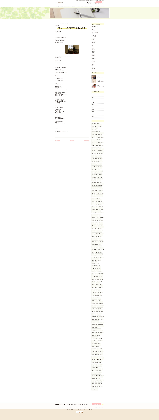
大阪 (96, 142)
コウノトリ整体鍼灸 (95, 32)
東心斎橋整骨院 (93, 155)
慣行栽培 (97, 311)
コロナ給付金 (93, 209)
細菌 (96, 206)
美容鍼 (94, 161)
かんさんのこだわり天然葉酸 (95, 329)
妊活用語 (93, 52)
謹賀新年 (99, 290)
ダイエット (93, 214)
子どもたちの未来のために (99, 185)
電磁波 (102, 193)
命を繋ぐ (97, 313)
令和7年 (93, 370)
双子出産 (93, 351)
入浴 (102, 179)
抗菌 (92, 195)
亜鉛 (96, 308)
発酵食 (102, 203)
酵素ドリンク (98, 214)
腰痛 (97, 180)
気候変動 (99, 142)
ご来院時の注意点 (100, 349)
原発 (101, 249)
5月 (102, 206)
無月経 (95, 273)
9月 (94, 225)
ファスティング (94, 35)
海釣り (92, 230)
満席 (97, 223)
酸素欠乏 (93, 279)
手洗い (100, 179)
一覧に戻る (72, 140)
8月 (97, 273)
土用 (96, 166)
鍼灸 (102, 145)
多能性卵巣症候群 (98, 375)
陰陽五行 (101, 348)
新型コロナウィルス (95, 26)
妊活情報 (58, 134)
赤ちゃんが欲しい (100, 150)
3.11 (103, 249)
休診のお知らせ (94, 41)
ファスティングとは (94, 212)
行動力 (92, 225)
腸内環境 (93, 201)
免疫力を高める (93, 196)
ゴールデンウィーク (100, 207)
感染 (101, 188)
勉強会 (93, 48)
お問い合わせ (96, 128)
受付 (94, 148)
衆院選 (97, 281)
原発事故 (99, 249)
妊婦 (95, 274)
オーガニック (93, 193)
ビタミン (101, 306)
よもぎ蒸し (93, 38)
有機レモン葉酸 (100, 338)
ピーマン (101, 356)
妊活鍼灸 (96, 351)
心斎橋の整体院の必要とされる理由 (96, 131)
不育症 (101, 386)
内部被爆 (96, 252)
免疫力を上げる (99, 204)
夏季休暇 (102, 311)
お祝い (102, 153)
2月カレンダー (93, 372)
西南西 (92, 169)
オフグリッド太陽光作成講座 (95, 255)
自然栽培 (101, 182)
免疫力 (93, 29)
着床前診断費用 (97, 295)
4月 (98, 252)
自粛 (96, 187)
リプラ (97, 370)
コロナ (97, 188)
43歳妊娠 (96, 373)
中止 (94, 187)
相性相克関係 (93, 349)
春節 (94, 166)
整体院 (95, 123)
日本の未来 (101, 284)
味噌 (101, 201)
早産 (97, 274)
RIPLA (95, 370)
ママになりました (94, 220)
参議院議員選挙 (101, 303)
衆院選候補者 (93, 282)
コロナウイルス (93, 198)
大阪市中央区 (93, 303)
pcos (100, 252)
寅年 (96, 290)
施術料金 (93, 126)
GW (96, 207)
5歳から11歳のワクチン (94, 298)
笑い (92, 204)
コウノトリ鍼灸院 (99, 271)
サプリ (99, 319)
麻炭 (100, 193)
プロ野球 (93, 241)
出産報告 (93, 46)
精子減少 (93, 260)
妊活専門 (100, 268)
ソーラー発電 (93, 257)
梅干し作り (97, 346)
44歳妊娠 (93, 262)
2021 (95, 238)
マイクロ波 (96, 215)
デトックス (93, 215)
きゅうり (93, 222)
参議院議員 (95, 305)
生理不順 (93, 273)
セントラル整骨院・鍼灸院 (95, 265)
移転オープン (97, 270)
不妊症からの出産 (94, 348)
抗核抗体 (100, 370)
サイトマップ (91, 409)
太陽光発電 (100, 255)
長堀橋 (92, 139)
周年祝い (93, 287)
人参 (100, 372)
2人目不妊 (93, 254)
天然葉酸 (93, 327)
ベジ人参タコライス (98, 345)
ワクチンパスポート (97, 297)
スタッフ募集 (99, 287)
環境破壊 (97, 145)
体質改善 (93, 44)
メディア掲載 (94, 36)
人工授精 (93, 268)
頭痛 (92, 67)
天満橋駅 (100, 362)
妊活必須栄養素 (98, 314)
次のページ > (87, 140)
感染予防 (93, 190)
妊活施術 (93, 134)
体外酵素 (96, 381)
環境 (92, 28)
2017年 (93, 109)
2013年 (93, 116)
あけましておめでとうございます (95, 330)
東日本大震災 (101, 279)
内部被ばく (93, 252)
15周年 (97, 367)
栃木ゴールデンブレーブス (98, 241)
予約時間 (93, 365)
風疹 (96, 246)
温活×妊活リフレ (94, 58)
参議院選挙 (97, 303)
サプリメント (93, 313)
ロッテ (97, 239)
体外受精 (100, 155)
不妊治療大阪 (97, 356)
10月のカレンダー (96, 230)
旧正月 (92, 166)
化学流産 (93, 388)
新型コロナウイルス (101, 247)
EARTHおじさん (100, 174)
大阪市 (96, 364)
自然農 (99, 220)
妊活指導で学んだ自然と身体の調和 (98, 172)
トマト (98, 351)
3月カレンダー (95, 249)
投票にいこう (97, 284)
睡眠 (94, 204)
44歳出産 (96, 262)
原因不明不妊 (97, 372)
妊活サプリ (102, 319)
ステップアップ (93, 357)
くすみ (95, 163)
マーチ (92, 187)
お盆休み (102, 273)
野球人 (102, 241)
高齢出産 (99, 343)
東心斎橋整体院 (101, 132)
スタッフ (100, 233)
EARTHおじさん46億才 (95, 276)
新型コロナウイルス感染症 (95, 244)
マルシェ (100, 300)
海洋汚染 (95, 228)
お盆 (99, 273)
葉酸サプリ (93, 68)
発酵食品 (99, 201)
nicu (102, 287)
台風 (97, 139)
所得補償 (97, 209)
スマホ (92, 150)
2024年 (93, 97)
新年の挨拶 (93, 238)
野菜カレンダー (93, 345)
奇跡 (98, 332)
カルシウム (99, 308)
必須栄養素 (98, 306)
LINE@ (102, 148)
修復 (96, 204)
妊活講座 (93, 54)
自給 (97, 220)
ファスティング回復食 (98, 164)
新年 (98, 158)
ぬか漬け (93, 203)
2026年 (93, 94)
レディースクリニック (98, 231)
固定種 (92, 223)
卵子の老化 (93, 158)
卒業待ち (96, 287)
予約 (98, 236)
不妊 (94, 185)
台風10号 (100, 139)
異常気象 (102, 142)
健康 (92, 45)
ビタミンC (98, 335)
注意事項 (101, 364)
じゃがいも (93, 373)
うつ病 (92, 180)
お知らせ (56, 134)
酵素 (95, 214)
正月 (94, 359)
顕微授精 (93, 386)
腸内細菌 (96, 201)
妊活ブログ (93, 140)
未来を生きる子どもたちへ (95, 174)
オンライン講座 (100, 187)
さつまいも (96, 365)
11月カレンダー (93, 231)
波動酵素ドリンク (98, 380)
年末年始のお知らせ (97, 156)
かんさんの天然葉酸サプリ (95, 337)
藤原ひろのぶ (97, 171)
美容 (92, 161)
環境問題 (100, 145)
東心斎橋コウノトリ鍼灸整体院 (98, 254)
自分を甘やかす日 (97, 354)
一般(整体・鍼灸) (100, 134)
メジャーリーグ (100, 239)
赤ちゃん (98, 140)
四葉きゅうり (96, 222)
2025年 (93, 95)
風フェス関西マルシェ (94, 324)
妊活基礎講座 (96, 321)
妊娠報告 (96, 158)
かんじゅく (99, 373)
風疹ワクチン (99, 246)
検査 (96, 150)
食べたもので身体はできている (95, 292)
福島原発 (98, 279)
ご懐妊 (93, 33)
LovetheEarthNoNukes (100, 324)
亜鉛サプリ (100, 313)
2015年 (93, 113)
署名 (99, 209)
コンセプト (98, 123)
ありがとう (93, 271)
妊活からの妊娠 (101, 217)
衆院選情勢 (100, 281)
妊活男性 (95, 139)
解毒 (92, 65)
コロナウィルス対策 (94, 177)
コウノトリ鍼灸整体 (98, 137)
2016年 (93, 111)
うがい (97, 179)
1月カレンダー (93, 290)
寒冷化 (96, 349)
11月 (102, 230)
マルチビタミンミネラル (94, 338)
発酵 (99, 378)
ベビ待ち (97, 247)
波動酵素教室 (93, 378)
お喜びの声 (96, 126)
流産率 (99, 215)
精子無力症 (96, 260)
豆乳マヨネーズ (93, 346)
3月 (92, 249)
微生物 (100, 206)
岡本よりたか (101, 292)
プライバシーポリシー (94, 129)
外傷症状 (93, 49)
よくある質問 (99, 126)
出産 (95, 140)
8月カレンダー (93, 380)
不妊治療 (102, 137)
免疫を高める (93, 206)
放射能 (92, 281)
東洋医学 (98, 348)
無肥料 (94, 311)
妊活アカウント (93, 142)
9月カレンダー (99, 381)
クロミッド (99, 298)
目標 (97, 238)
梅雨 (97, 268)
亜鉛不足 (93, 314)
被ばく (95, 281)
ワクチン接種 (93, 247)
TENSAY (97, 378)
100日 (92, 289)
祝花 (100, 270)
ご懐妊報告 (100, 163)
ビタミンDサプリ (94, 316)
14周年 (97, 357)
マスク (99, 188)
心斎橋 (92, 123)
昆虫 (92, 228)
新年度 (95, 386)
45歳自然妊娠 (102, 359)
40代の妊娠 (99, 260)
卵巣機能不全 (99, 365)
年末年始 (93, 156)
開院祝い (100, 357)
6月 (95, 268)
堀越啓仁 (98, 305)
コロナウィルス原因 (99, 177)
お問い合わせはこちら (99, 2)
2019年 (93, 106)
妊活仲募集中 (96, 341)
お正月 (101, 156)
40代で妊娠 (98, 340)
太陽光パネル (93, 217)
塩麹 (97, 203)
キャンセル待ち (100, 223)
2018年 (93, 107)
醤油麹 (95, 203)
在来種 (95, 223)
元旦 (96, 236)
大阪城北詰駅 (96, 362)
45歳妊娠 (93, 341)
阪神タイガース (93, 239)
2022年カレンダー (99, 289)
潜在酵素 (93, 381)
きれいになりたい (98, 161)
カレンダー (95, 169)
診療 (97, 153)
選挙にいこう (93, 284)
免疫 (92, 179)
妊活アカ (100, 148)
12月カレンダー (96, 233)
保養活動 (93, 319)
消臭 (94, 195)
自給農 (102, 220)
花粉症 (93, 64)
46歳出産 (98, 359)
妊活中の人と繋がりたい (94, 343)
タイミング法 (100, 276)
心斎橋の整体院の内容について (95, 132)
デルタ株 (93, 274)
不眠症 (93, 39)
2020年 (93, 104)
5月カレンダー (93, 207)
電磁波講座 (93, 300)
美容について (94, 62)
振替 (92, 148)
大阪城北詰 (93, 364)
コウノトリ (101, 166)
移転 (99, 265)
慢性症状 (93, 55)
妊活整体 (93, 362)
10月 (95, 279)
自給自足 (98, 182)
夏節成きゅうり (100, 222)
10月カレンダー (93, 356)
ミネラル (93, 308)
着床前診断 (93, 295)
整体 (92, 172)
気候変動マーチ (93, 145)
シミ (97, 163)
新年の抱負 (101, 158)
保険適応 (93, 297)
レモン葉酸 (96, 327)
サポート (102, 375)
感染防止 (96, 190)
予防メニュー (93, 137)
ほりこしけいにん (94, 306)
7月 (95, 271)
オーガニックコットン (100, 190)
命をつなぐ (96, 319)
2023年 (93, 99)
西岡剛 (100, 238)
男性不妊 (93, 61)
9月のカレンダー (98, 225)
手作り (100, 203)
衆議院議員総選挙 (98, 282)
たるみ (92, 163)
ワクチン (100, 244)
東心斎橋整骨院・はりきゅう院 (95, 263)
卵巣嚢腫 (102, 225)
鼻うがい (97, 196)
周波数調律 (96, 383)
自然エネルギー (97, 257)
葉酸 (92, 311)
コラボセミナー (93, 171)
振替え (92, 185)
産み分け (101, 295)
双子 (100, 351)
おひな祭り (101, 330)
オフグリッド (97, 217)
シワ (101, 161)
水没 (94, 150)
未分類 (93, 57)
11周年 (103, 233)
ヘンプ (96, 193)
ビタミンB (93, 332)
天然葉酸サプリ (101, 332)
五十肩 (95, 180)
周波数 (99, 383)
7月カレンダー (96, 388)
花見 (99, 386)
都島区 (98, 364)
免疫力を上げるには (98, 195)
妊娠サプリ (101, 340)
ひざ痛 (99, 180)
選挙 (92, 305)
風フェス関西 (101, 322)
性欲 (95, 314)
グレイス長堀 (93, 270)
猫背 (92, 59)
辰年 (92, 359)
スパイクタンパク (101, 274)
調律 (101, 383)
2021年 (93, 102)
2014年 (93, 114)
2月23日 (101, 171)
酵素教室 (93, 383)
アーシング (96, 300)
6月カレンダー (93, 375)
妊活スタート (101, 354)
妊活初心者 (102, 209)
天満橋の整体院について (94, 389)
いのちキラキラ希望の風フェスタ (95, 322)
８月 (102, 351)
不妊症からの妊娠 (94, 182)
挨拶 (100, 236)
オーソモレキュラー (94, 335)
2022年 (93, 100)
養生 (98, 166)
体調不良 (93, 42)
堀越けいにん (101, 305)
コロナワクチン (93, 246)
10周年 (99, 153)
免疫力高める (100, 196)
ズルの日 (93, 354)
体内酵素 (102, 380)
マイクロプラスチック (99, 228)
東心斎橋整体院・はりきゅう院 (95, 147)
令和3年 (93, 236)
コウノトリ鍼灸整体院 (101, 316)
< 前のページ (57, 140)
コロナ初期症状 (98, 198)
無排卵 (96, 332)
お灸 (92, 153)
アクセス (93, 128)
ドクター (93, 233)
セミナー (99, 169)
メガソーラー (101, 257)
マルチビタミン (93, 367)
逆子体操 (95, 153)
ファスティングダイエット (100, 212)
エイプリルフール (94, 340)
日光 (97, 316)
